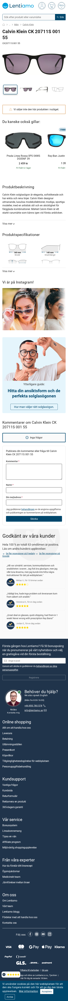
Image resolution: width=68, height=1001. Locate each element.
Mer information (28, 991)
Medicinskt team (11, 877)
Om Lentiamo (9, 900)
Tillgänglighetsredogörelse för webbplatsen (25, 761)
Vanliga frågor (10, 784)
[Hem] (3, 25)
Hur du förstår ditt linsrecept (17, 865)
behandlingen (28, 509)
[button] (10, 89)
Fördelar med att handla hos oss (19, 917)
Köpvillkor (7, 755)
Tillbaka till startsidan (29, 970)
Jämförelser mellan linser (16, 882)
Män (16, 24)
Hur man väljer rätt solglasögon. (34, 407)
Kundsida (7, 790)
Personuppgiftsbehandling (16, 766)
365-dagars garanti (12, 807)
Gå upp (45, 970)
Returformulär (9, 796)
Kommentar (12, 461)
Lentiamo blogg (10, 911)
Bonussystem (9, 825)
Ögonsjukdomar (11, 871)
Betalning (7, 738)
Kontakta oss (9, 922)
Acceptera (47, 991)
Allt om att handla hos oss (16, 727)
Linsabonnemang (12, 831)
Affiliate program (11, 842)
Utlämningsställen (12, 744)
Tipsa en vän (9, 836)
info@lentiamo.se (34, 710)
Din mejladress (14, 497)
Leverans (7, 733)
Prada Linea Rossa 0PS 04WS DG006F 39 (23, 157)
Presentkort (8, 750)
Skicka (34, 519)
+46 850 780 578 (33, 705)
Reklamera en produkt (14, 801)
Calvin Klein (28, 24)
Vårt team (7, 906)
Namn (9, 484)
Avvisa (10, 996)
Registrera (34, 677)
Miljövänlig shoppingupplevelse (19, 847)
